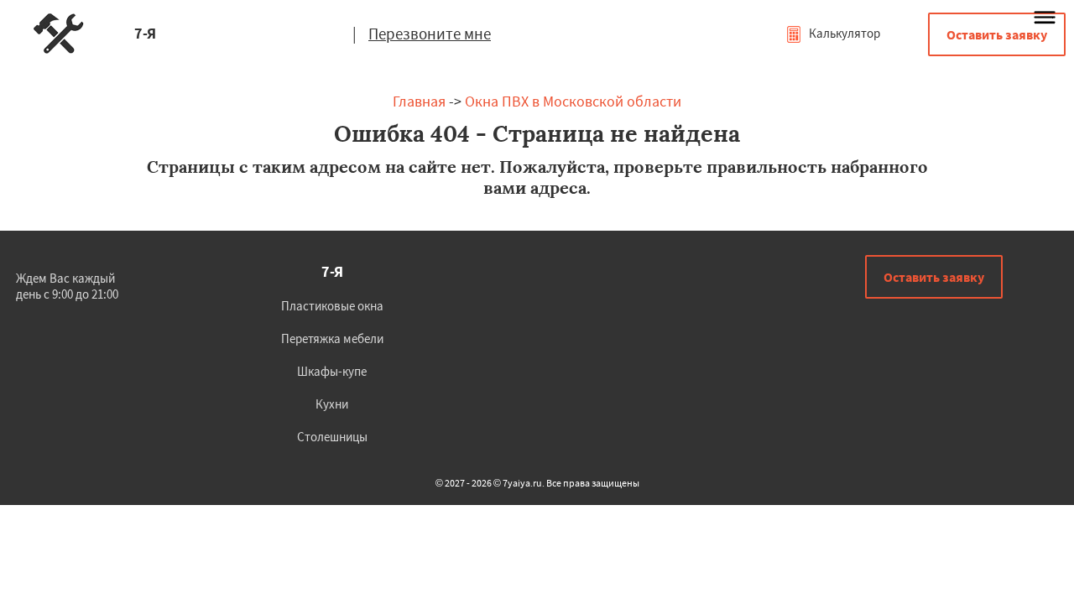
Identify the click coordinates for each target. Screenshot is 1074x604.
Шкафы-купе (332, 371)
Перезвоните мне (429, 33)
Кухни (331, 404)
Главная (419, 101)
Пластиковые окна (332, 306)
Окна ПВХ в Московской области (573, 101)
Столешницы (332, 437)
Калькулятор (843, 33)
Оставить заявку (996, 34)
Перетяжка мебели (332, 338)
